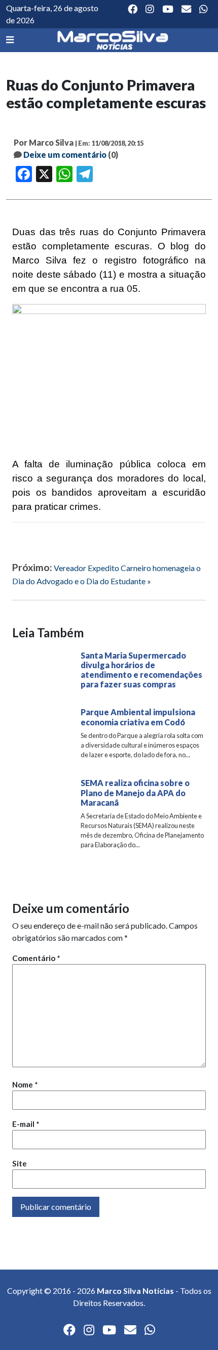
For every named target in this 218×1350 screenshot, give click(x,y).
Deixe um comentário (64, 154)
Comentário (36, 958)
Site (19, 1163)
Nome (25, 1084)
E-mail (26, 1123)
